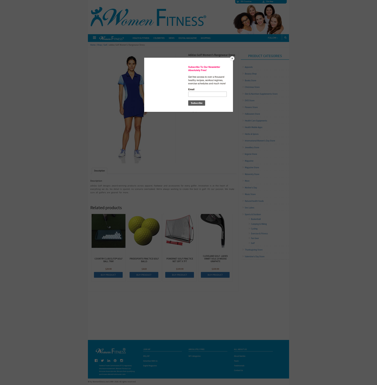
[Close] (232, 58)
